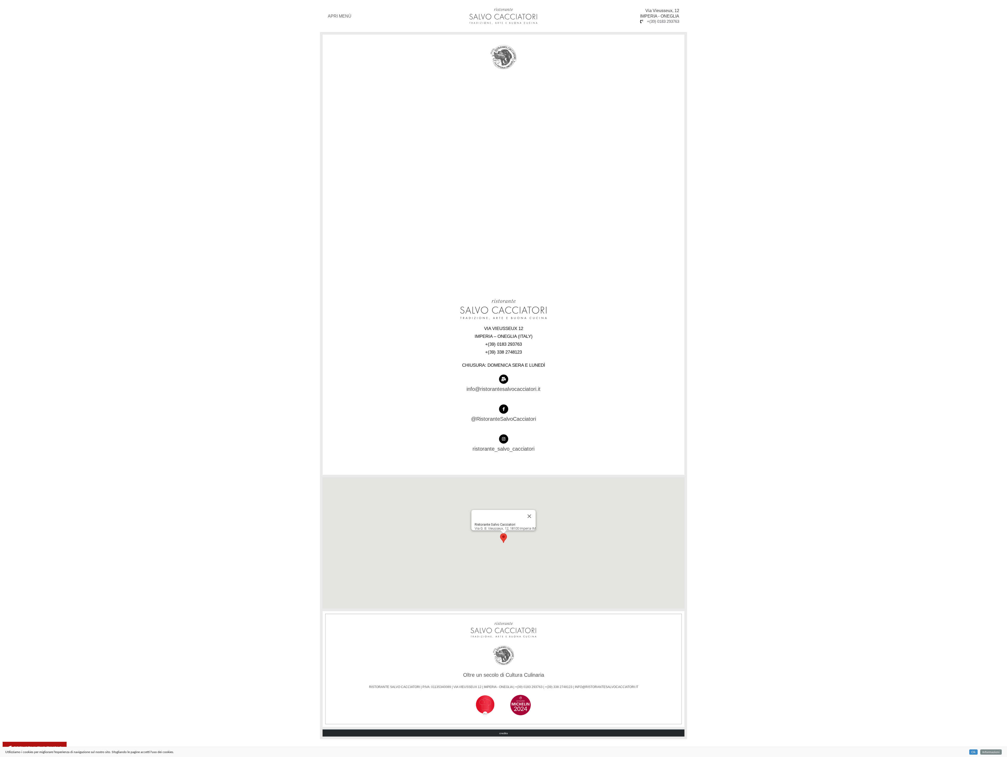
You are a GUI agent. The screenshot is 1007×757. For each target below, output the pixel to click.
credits (503, 733)
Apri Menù (339, 16)
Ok (973, 752)
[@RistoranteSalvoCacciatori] (503, 409)
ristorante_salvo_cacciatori (503, 449)
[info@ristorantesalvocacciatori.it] (503, 379)
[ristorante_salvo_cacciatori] (503, 439)
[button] (503, 538)
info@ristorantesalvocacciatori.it (503, 389)
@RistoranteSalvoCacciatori (503, 419)
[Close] (529, 516)
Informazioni (991, 752)
